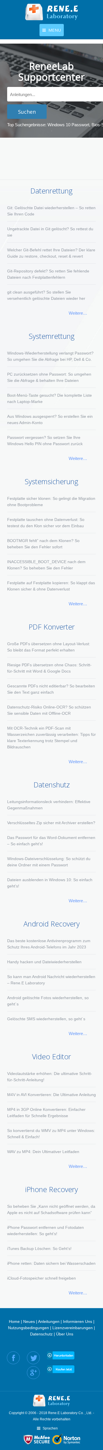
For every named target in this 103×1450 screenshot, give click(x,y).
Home (14, 1321)
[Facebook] (13, 1357)
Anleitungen (49, 1321)
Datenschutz (41, 1334)
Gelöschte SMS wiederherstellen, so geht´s (46, 1019)
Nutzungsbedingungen (28, 1327)
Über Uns (64, 1334)
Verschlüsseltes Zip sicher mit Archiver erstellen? (51, 822)
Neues (29, 1321)
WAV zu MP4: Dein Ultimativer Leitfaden (43, 1151)
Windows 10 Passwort (68, 124)
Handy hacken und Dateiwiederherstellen (44, 962)
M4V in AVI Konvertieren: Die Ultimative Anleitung (51, 1094)
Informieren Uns (77, 1321)
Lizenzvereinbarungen (72, 1327)
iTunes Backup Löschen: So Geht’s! (39, 1248)
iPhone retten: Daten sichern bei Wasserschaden (51, 1263)
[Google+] (33, 1372)
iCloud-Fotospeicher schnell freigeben (41, 1278)
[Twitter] (33, 1357)
